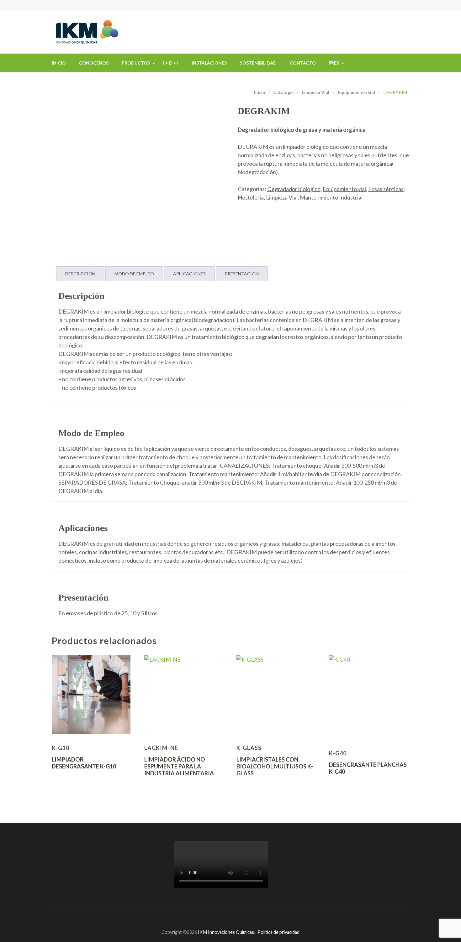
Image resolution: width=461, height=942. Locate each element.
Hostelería (251, 197)
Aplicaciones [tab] (189, 273)
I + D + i (170, 62)
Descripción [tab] (80, 273)
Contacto (303, 62)
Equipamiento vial (344, 188)
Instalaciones (209, 62)
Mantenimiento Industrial (331, 197)
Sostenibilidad (258, 62)
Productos (136, 62)
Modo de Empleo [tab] (134, 273)
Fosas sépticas (386, 188)
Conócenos (94, 62)
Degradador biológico (294, 188)
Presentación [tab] (242, 273)
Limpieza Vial (282, 197)
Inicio (59, 62)
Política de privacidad (278, 932)
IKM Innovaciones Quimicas (226, 932)
